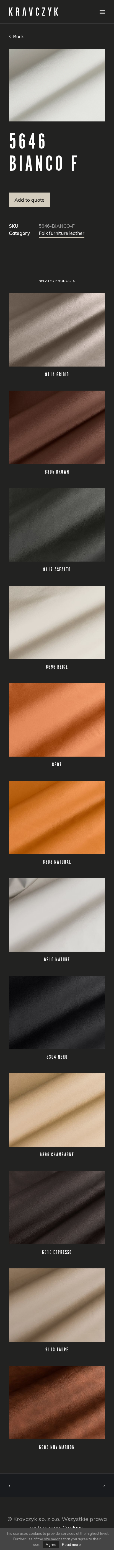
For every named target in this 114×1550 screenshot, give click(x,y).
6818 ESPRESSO (57, 1252)
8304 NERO (57, 1057)
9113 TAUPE (57, 1350)
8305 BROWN (57, 472)
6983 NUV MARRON (57, 1447)
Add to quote (29, 200)
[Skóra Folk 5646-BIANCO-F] (57, 85)
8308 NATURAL (57, 862)
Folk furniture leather (61, 233)
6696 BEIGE (57, 667)
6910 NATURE (57, 960)
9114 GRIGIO (57, 375)
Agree (51, 1544)
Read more (71, 1544)
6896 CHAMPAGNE (57, 1155)
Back (18, 36)
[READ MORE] (57, 330)
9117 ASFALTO (57, 570)
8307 (57, 765)
